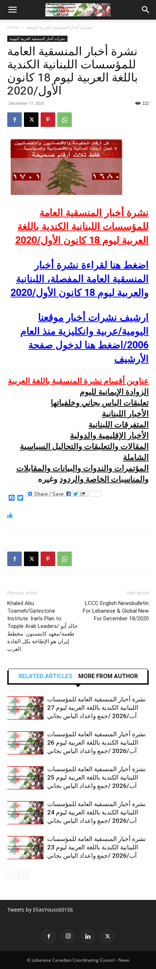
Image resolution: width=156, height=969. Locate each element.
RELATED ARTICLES (46, 676)
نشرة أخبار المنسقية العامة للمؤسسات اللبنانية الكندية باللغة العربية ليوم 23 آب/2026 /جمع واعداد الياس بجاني (96, 847)
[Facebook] (14, 119)
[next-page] (23, 874)
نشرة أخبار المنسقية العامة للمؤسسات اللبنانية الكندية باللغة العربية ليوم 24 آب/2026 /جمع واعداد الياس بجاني (96, 812)
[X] (31, 119)
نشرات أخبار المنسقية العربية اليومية (59, 27)
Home (13, 27)
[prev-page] (11, 874)
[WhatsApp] (64, 119)
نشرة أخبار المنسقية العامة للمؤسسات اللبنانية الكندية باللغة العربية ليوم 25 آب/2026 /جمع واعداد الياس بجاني (96, 777)
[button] (12, 10)
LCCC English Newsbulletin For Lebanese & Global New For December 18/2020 (116, 611)
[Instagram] (68, 936)
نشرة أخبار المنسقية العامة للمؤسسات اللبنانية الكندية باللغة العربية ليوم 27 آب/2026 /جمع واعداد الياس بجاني (96, 708)
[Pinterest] (48, 119)
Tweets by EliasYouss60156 (40, 909)
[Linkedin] (88, 936)
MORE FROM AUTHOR (108, 676)
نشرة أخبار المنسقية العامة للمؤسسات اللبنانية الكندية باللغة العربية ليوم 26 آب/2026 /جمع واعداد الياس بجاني (96, 742)
